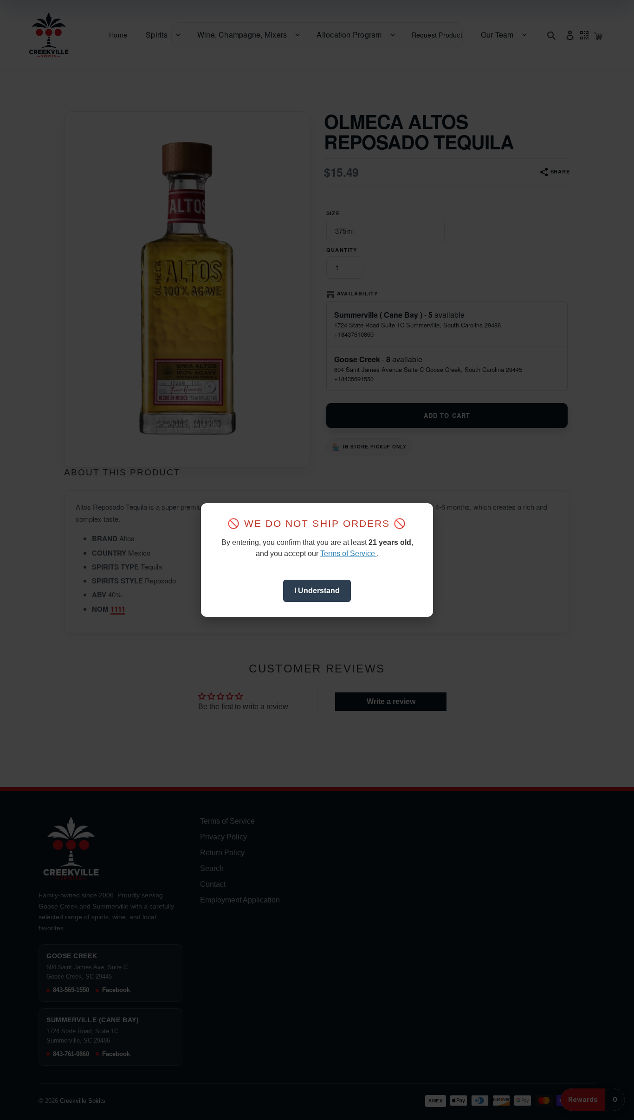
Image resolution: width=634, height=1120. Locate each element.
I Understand (317, 591)
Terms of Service (348, 553)
